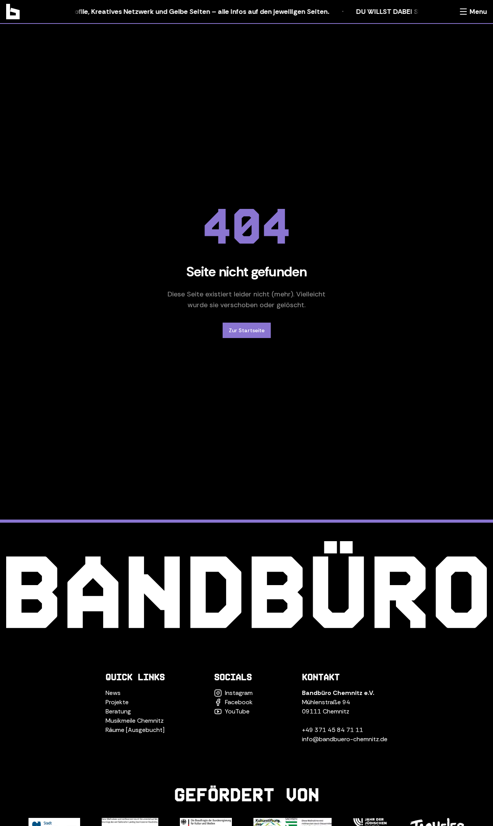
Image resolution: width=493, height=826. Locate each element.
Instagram (239, 693)
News (113, 693)
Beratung (118, 711)
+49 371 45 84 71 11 (332, 730)
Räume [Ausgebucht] (135, 730)
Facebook (239, 702)
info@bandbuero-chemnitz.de (344, 739)
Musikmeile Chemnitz (135, 721)
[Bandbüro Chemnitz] (13, 11)
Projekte (117, 702)
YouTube (237, 711)
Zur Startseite (247, 330)
